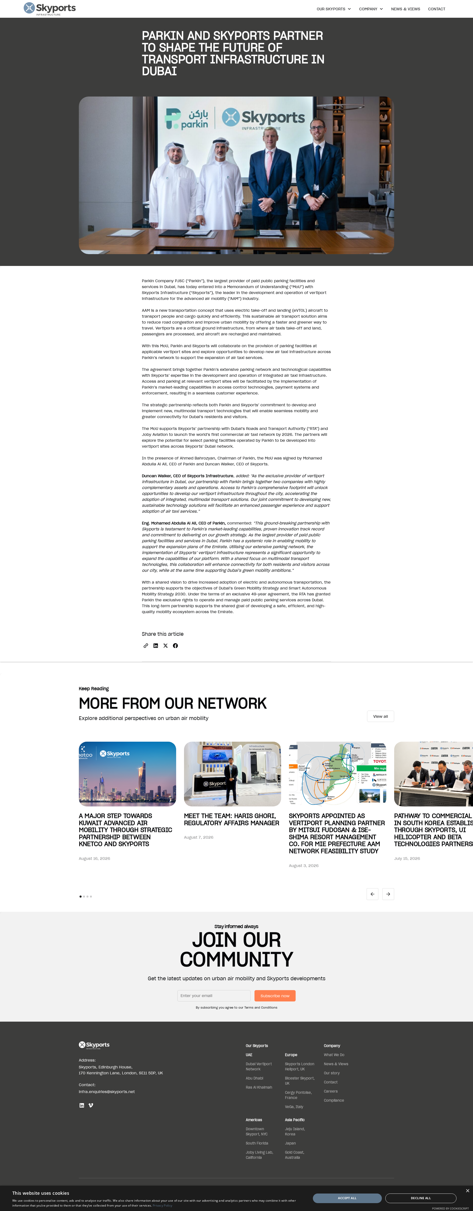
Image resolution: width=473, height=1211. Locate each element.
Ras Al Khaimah (259, 1087)
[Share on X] (165, 646)
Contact (436, 8)
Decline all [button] (421, 1198)
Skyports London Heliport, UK (299, 1066)
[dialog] (236, 1198)
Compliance (334, 1100)
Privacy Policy (162, 1205)
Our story (332, 1073)
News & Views (405, 8)
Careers (331, 1091)
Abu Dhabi (254, 1078)
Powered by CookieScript (450, 1208)
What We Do (334, 1055)
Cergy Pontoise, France (298, 1095)
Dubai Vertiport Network (259, 1066)
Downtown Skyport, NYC (257, 1131)
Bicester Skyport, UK (300, 1081)
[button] (334, 9)
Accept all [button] (347, 1198)
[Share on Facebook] (175, 646)
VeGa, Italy (294, 1107)
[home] (50, 9)
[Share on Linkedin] (156, 646)
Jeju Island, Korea (295, 1131)
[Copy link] (146, 646)
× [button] (467, 1191)
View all (380, 716)
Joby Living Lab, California (259, 1155)
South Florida (257, 1143)
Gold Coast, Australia (294, 1155)
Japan (290, 1143)
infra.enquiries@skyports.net (107, 1091)
